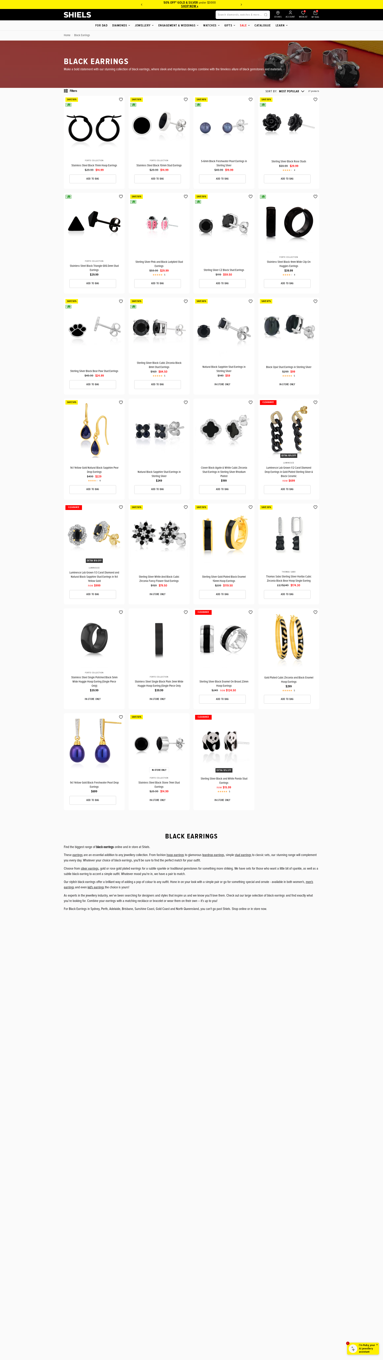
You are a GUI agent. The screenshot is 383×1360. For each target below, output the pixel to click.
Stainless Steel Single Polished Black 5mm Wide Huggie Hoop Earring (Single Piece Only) (94, 681)
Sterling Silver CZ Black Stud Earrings (224, 270)
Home (67, 35)
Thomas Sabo (288, 572)
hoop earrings (175, 855)
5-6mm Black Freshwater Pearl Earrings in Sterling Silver (224, 163)
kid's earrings (96, 887)
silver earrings (90, 868)
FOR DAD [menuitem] (101, 25)
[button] (285, 91)
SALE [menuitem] (243, 25)
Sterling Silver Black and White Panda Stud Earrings (224, 781)
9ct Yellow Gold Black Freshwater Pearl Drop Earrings (94, 785)
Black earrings (82, 35)
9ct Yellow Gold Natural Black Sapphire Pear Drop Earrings (94, 470)
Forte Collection (94, 160)
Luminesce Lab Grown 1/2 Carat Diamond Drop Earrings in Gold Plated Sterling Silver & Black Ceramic (289, 472)
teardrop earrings (213, 855)
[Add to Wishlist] (121, 99)
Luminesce (288, 463)
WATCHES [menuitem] (210, 25)
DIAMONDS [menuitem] (119, 25)
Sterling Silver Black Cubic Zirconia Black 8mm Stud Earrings (159, 365)
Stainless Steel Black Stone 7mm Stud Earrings (159, 785)
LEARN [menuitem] (280, 25)
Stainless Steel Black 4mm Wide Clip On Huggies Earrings (289, 264)
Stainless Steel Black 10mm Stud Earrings (159, 165)
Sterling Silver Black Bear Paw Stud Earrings (94, 371)
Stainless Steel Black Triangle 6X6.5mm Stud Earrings (94, 268)
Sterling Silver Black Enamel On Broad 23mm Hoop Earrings (223, 683)
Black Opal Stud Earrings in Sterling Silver (288, 367)
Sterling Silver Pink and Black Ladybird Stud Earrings (159, 264)
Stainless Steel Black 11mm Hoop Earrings (94, 165)
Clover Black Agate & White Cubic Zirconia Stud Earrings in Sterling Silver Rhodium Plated (224, 472)
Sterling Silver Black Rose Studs (288, 161)
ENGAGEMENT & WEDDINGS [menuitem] (177, 25)
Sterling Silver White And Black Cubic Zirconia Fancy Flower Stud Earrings (159, 579)
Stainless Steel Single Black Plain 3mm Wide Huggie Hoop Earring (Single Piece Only (159, 683)
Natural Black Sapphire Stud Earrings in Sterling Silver (224, 369)
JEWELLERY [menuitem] (143, 25)
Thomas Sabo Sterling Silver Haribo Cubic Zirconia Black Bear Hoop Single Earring (288, 578)
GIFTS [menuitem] (228, 25)
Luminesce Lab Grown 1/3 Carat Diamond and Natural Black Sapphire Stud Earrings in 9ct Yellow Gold (94, 577)
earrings (77, 855)
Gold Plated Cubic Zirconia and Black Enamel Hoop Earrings (288, 679)
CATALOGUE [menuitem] (263, 25)
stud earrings (243, 855)
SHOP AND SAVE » (192, 6)
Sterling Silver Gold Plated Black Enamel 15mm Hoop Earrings (224, 579)
